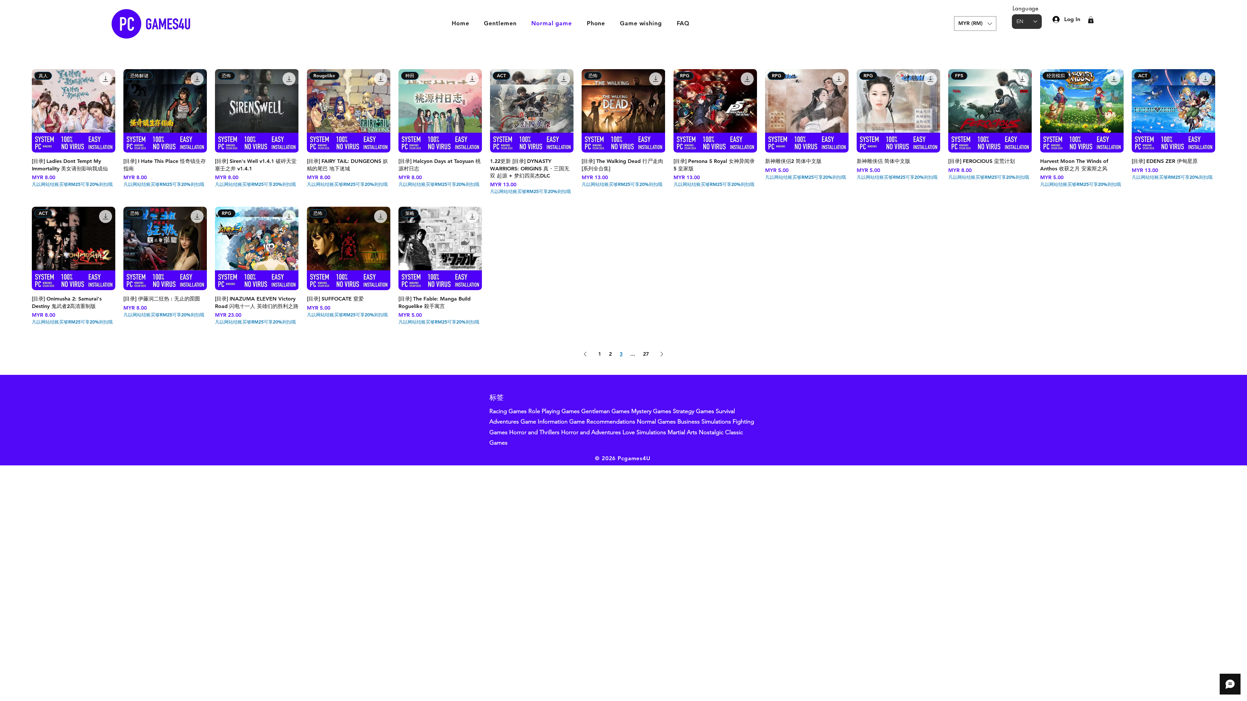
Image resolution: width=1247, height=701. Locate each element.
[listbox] (975, 23)
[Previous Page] (585, 354)
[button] (975, 23)
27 (646, 354)
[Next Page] (662, 354)
